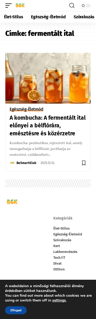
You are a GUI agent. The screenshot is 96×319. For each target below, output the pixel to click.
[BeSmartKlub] (20, 5)
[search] (72, 5)
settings (59, 300)
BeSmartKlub (26, 163)
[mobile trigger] (9, 5)
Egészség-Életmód (26, 109)
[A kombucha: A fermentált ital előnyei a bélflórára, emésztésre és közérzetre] (48, 78)
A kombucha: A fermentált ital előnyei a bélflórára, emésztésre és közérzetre (48, 125)
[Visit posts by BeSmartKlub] (12, 163)
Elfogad (15, 310)
